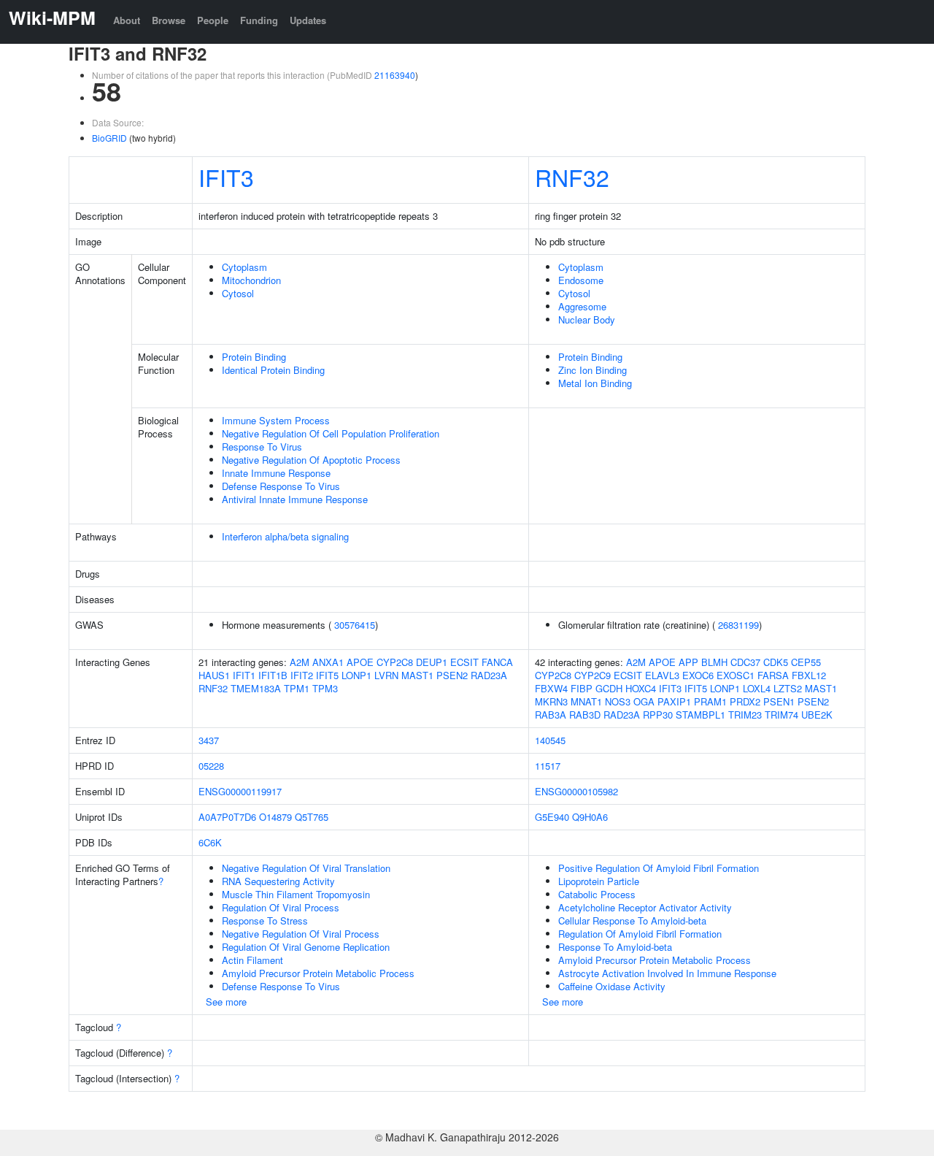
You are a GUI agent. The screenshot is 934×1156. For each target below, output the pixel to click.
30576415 (354, 625)
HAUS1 (214, 675)
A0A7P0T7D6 (227, 817)
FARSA (773, 675)
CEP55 (806, 662)
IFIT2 (301, 675)
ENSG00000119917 (240, 791)
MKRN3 (551, 701)
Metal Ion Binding (595, 383)
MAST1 (417, 675)
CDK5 (775, 662)
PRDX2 (745, 701)
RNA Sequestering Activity (278, 881)
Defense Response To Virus (281, 486)
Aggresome (582, 306)
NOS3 (617, 701)
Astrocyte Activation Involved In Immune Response (667, 973)
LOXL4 (757, 688)
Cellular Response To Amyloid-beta (632, 920)
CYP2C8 (395, 662)
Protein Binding (254, 357)
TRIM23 (745, 714)
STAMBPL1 (700, 714)
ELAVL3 (662, 675)
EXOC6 (698, 675)
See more (226, 1001)
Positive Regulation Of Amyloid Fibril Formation (658, 868)
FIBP (582, 688)
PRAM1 (710, 701)
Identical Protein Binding (273, 370)
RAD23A (489, 675)
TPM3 (325, 688)
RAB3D (585, 714)
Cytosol (238, 293)
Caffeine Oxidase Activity (611, 986)
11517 (547, 766)
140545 (550, 740)
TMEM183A (256, 688)
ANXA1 (328, 662)
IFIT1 (244, 675)
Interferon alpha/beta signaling (285, 536)
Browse (168, 20)
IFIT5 (327, 675)
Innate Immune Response (276, 473)
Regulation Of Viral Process (280, 907)
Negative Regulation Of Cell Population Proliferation (330, 433)
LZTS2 (787, 688)
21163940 (394, 75)
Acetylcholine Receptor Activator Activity (645, 907)
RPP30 (658, 714)
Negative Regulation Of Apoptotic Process (311, 460)
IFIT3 (226, 177)
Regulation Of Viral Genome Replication (306, 947)
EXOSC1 (735, 675)
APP (688, 662)
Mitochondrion (251, 280)
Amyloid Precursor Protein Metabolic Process (318, 973)
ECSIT (464, 662)
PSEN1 (779, 701)
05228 (211, 766)
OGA (644, 701)
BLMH (714, 662)
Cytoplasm (244, 267)
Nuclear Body (586, 319)
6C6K (210, 842)
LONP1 (356, 675)
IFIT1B (272, 675)
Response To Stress (265, 920)
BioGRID (109, 137)
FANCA (497, 662)
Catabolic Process (597, 894)
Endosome (580, 280)
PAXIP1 (674, 701)
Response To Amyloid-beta (615, 947)
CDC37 (745, 662)
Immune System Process (276, 420)
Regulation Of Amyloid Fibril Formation (640, 934)
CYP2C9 (592, 675)
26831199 (738, 625)
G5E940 (552, 817)
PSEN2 (452, 675)
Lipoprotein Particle (598, 881)
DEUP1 (431, 662)
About (126, 20)
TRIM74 (781, 714)
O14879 (275, 817)
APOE (360, 662)
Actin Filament (252, 960)
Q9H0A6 (590, 817)
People (212, 20)
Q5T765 (311, 817)
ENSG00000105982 (576, 791)
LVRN (386, 675)
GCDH (608, 688)
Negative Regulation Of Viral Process (300, 934)
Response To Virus (262, 446)
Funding (259, 20)
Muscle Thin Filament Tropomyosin (296, 894)
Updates (308, 20)
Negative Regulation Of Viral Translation (306, 868)
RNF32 (572, 177)
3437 (208, 740)
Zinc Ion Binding (592, 370)
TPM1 (296, 688)
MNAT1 (586, 701)
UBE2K (817, 714)
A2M (299, 662)
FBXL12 (809, 675)
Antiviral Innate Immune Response (295, 499)
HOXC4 (640, 688)
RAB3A (550, 714)
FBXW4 (551, 688)
